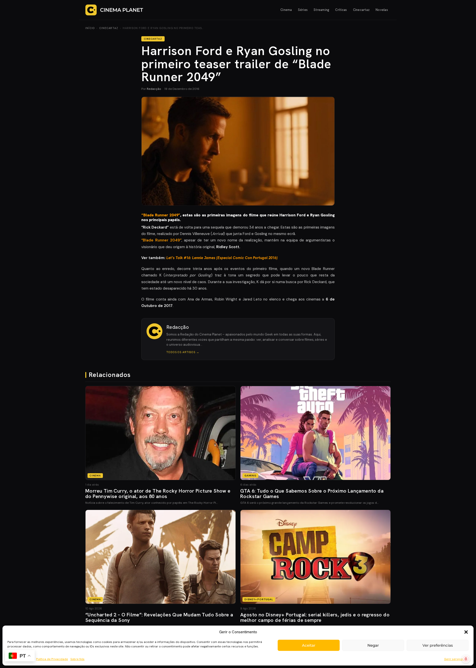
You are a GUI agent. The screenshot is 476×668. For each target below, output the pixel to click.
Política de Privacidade (52, 659)
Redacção (154, 89)
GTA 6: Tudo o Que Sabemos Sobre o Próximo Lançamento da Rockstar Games (312, 494)
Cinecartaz (361, 10)
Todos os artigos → (182, 352)
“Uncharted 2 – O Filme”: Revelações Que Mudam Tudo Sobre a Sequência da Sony (159, 617)
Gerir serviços (454, 659)
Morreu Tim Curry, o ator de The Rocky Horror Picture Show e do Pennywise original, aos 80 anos (158, 494)
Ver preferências (437, 645)
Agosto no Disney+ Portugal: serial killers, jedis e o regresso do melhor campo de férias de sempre (314, 617)
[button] (466, 632)
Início (90, 28)
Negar (373, 645)
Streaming (321, 10)
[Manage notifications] (466, 659)
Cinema (286, 10)
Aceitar (308, 645)
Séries (303, 10)
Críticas (341, 10)
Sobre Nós (77, 659)
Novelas (382, 10)
